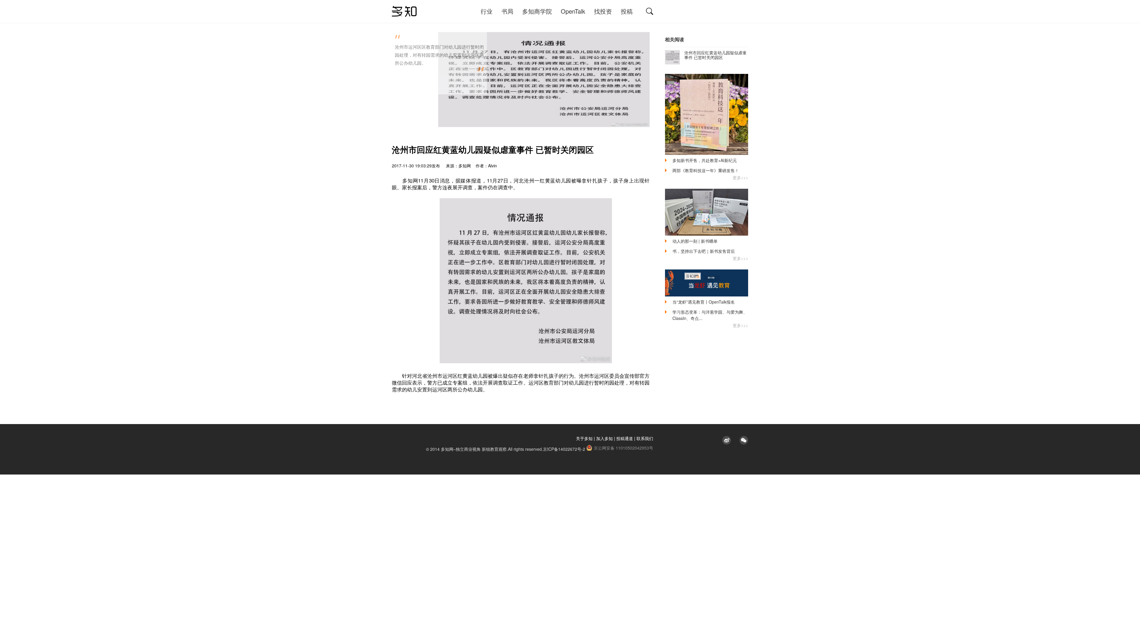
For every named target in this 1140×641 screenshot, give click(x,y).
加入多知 (604, 438)
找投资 (603, 11)
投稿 (627, 11)
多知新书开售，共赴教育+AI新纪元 (704, 160)
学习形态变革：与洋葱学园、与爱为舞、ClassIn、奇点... (709, 315)
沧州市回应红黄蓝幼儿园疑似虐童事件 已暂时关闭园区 (715, 55)
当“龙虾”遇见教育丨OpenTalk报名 (703, 302)
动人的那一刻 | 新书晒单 (695, 241)
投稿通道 (624, 438)
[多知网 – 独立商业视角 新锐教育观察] (404, 11)
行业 (487, 11)
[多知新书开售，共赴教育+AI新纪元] (706, 114)
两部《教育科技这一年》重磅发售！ (705, 170)
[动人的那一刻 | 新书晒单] (706, 212)
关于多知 (584, 438)
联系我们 (644, 438)
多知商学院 (537, 11)
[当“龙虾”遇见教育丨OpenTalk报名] (706, 282)
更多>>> (740, 177)
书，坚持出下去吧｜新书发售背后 (703, 251)
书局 (507, 11)
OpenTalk (573, 11)
